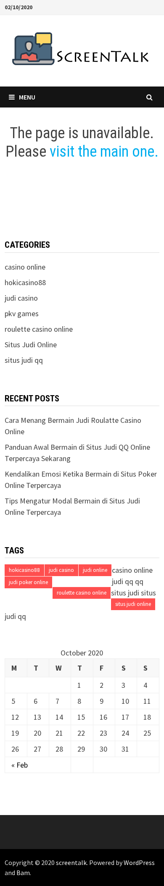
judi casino (21, 298)
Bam (23, 872)
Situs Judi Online (31, 344)
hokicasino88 (25, 282)
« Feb (19, 765)
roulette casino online (81, 592)
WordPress (139, 862)
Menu (27, 97)
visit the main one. (104, 151)
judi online (95, 570)
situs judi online (133, 604)
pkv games (22, 313)
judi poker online (28, 582)
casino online (25, 267)
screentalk (71, 862)
